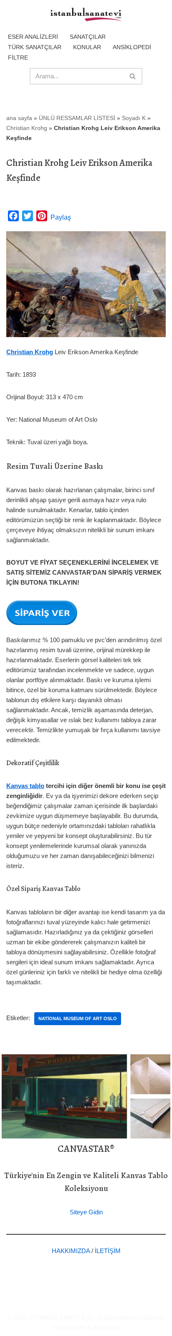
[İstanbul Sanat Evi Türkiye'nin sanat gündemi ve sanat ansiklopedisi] (86, 15)
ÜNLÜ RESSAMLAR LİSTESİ (77, 118)
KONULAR (87, 47)
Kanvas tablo (25, 785)
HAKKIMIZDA (71, 1250)
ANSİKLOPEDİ (132, 47)
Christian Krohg (26, 128)
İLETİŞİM (108, 1250)
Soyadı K (134, 118)
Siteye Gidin (86, 1212)
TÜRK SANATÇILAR (34, 47)
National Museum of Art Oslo (77, 1018)
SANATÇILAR (88, 36)
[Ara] (133, 76)
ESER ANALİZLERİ (33, 36)
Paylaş (61, 217)
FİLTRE (18, 57)
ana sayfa (19, 118)
